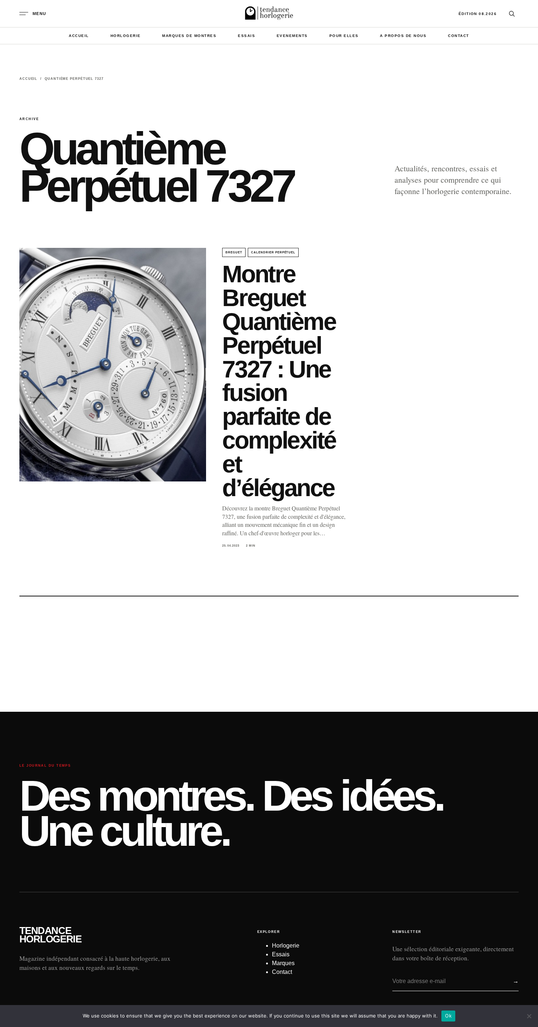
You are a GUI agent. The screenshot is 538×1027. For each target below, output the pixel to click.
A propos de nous (403, 36)
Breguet (233, 252)
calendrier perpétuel (273, 252)
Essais (246, 36)
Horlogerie (126, 36)
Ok (448, 1016)
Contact (458, 36)
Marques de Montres (189, 36)
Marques (283, 963)
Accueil (79, 36)
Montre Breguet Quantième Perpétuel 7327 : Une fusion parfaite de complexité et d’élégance (279, 380)
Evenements (292, 36)
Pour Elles (344, 36)
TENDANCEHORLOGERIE (50, 935)
